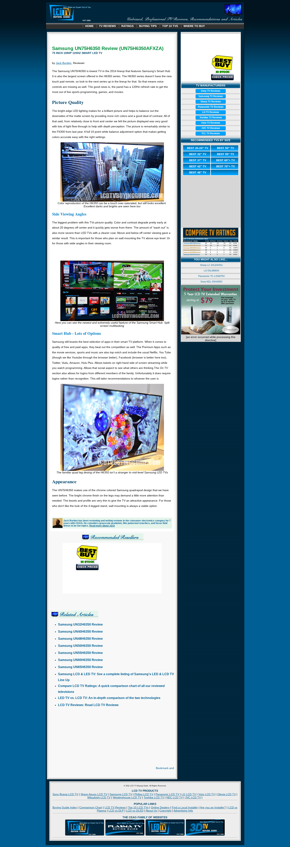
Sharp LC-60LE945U (211, 265)
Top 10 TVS (170, 26)
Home (89, 26)
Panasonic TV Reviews (211, 107)
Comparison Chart (90, 807)
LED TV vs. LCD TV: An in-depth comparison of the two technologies (109, 698)
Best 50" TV (225, 148)
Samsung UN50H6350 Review (80, 645)
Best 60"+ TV (225, 160)
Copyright (165, 810)
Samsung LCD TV (120, 794)
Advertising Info (183, 810)
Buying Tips (148, 26)
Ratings (127, 26)
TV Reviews (107, 26)
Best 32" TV (197, 154)
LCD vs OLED (134, 810)
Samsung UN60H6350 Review (80, 660)
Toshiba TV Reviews (210, 117)
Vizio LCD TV (206, 794)
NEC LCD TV (174, 797)
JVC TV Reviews (210, 128)
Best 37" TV (197, 160)
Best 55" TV (225, 154)
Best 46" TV (197, 172)
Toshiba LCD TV (154, 797)
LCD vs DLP (116, 810)
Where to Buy (194, 26)
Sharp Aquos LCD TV (93, 794)
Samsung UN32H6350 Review (80, 624)
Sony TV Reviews (210, 91)
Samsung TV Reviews (210, 96)
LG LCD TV (188, 794)
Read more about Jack (102, 525)
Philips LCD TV (143, 794)
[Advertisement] (112, 255)
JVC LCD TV (193, 797)
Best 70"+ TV (225, 166)
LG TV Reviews (210, 112)
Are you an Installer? (213, 807)
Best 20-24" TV (197, 148)
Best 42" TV (197, 166)
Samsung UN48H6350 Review (80, 638)
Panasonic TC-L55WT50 (211, 276)
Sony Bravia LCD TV (65, 794)
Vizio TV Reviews (210, 122)
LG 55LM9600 (211, 270)
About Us (151, 810)
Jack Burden (63, 63)
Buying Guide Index (64, 807)
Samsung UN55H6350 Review (80, 652)
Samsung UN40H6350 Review (80, 631)
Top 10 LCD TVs (138, 807)
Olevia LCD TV (226, 794)
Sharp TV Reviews (210, 101)
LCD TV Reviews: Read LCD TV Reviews (88, 705)
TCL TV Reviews (210, 133)
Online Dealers (160, 807)
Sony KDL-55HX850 (211, 281)
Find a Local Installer (185, 807)
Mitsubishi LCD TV (98, 797)
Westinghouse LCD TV (127, 797)
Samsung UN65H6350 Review (80, 667)
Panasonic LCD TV (167, 794)
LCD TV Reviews (115, 807)
